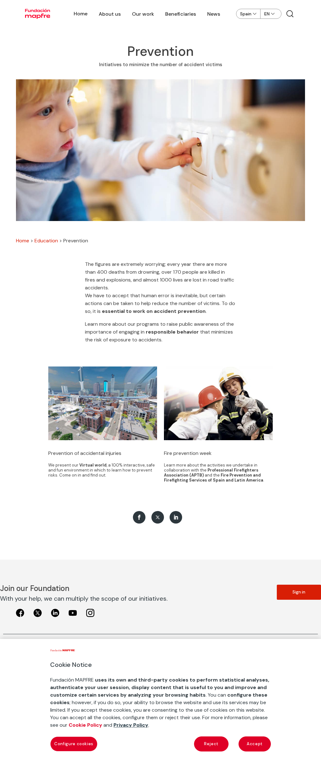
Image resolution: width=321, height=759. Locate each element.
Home (80, 13)
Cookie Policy (85, 725)
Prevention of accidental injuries (84, 453)
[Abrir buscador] (290, 14)
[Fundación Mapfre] (37, 14)
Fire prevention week (188, 453)
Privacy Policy (130, 725)
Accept (255, 743)
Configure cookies (73, 743)
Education (46, 240)
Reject (211, 743)
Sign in (298, 592)
